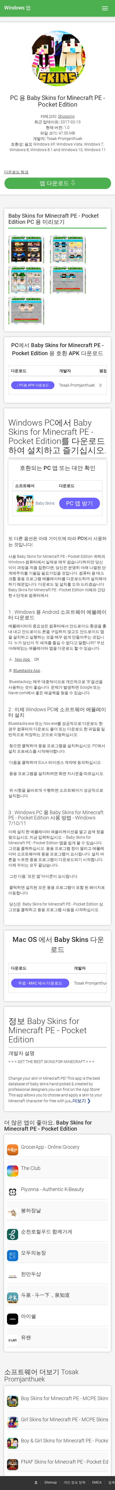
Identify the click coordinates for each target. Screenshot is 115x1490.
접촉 (111, 1482)
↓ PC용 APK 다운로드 (33, 385)
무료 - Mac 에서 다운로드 (40, 983)
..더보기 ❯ (81, 1100)
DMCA (97, 1482)
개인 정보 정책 (74, 1482)
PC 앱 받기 (79, 503)
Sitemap (50, 1482)
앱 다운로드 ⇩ (58, 183)
